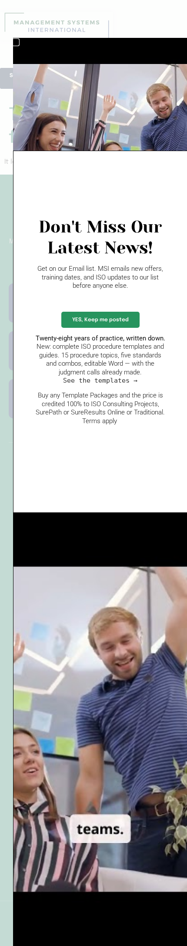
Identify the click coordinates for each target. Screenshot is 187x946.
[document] (93, 473)
